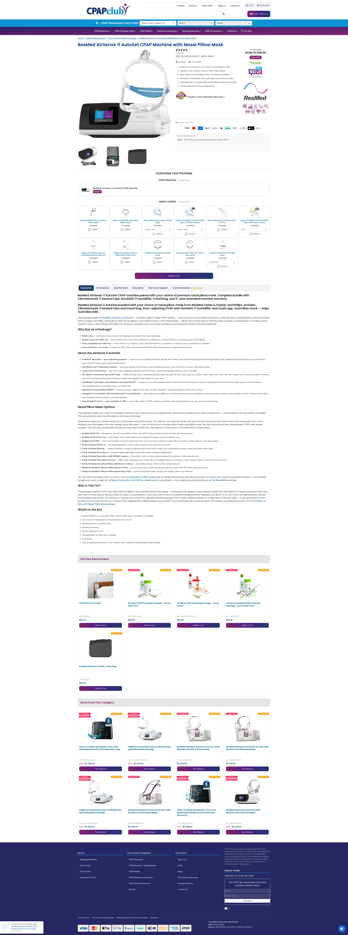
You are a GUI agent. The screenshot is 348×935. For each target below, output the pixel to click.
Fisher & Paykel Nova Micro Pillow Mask (158, 221)
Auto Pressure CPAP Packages (122, 38)
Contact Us (235, 6)
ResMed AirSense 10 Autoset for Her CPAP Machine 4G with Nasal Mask (247, 748)
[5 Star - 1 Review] (196, 288)
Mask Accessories (191, 31)
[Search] (223, 14)
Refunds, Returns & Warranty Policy (132, 918)
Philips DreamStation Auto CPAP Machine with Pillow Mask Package (149, 748)
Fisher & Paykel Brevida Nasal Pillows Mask (125, 221)
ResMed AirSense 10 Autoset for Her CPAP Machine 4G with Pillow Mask (149, 811)
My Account (264, 5)
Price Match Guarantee (188, 877)
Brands (132, 889)
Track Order (85, 871)
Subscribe (247, 901)
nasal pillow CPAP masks (142, 477)
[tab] (86, 288)
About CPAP (207, 6)
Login (250, 5)
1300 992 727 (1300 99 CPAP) (239, 876)
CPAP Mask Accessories (139, 883)
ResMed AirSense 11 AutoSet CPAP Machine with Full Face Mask (243, 811)
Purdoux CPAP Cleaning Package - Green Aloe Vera (149, 604)
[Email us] (226, 908)
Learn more (222, 140)
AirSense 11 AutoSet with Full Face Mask (129, 480)
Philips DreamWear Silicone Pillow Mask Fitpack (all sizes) (93, 254)
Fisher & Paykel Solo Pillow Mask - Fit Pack (222, 221)
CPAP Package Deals (124, 31)
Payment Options (185, 883)
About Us (192, 6)
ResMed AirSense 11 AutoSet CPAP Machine (115, 188)
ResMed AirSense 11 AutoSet (118, 317)
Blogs (180, 871)
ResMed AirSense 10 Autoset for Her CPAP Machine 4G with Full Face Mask (198, 748)
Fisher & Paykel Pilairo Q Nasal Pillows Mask (93, 221)
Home (80, 38)
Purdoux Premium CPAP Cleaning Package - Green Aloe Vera (243, 604)
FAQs (180, 865)
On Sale (247, 31)
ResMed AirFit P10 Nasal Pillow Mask (158, 254)
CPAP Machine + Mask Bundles (142, 865)
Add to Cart (174, 275)
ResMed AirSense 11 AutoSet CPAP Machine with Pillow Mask (167, 38)
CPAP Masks (145, 31)
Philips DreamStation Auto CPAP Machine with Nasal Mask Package (100, 811)
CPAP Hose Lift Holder (90, 603)
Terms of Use (83, 918)
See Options (100, 769)
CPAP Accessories (213, 31)
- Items (259, 14)
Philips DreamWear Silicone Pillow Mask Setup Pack (125, 254)
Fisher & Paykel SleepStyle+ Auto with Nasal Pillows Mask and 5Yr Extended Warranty (196, 813)
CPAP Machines (101, 31)
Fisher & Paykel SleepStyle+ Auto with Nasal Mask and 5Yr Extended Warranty (99, 748)
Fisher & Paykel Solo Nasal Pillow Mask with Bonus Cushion (255, 221)
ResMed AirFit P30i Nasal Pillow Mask (222, 254)
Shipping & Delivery (88, 859)
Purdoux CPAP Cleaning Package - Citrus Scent (198, 604)
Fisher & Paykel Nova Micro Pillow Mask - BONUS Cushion (190, 221)
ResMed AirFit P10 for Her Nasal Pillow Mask (190, 254)
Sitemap (154, 918)
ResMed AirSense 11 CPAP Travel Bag (97, 666)
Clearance (232, 31)
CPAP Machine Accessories (141, 877)
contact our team (218, 477)
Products (180, 6)
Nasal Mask (222, 480)
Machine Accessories (167, 31)
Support (221, 6)
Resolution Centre (88, 877)
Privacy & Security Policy (103, 918)
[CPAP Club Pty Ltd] (109, 9)
